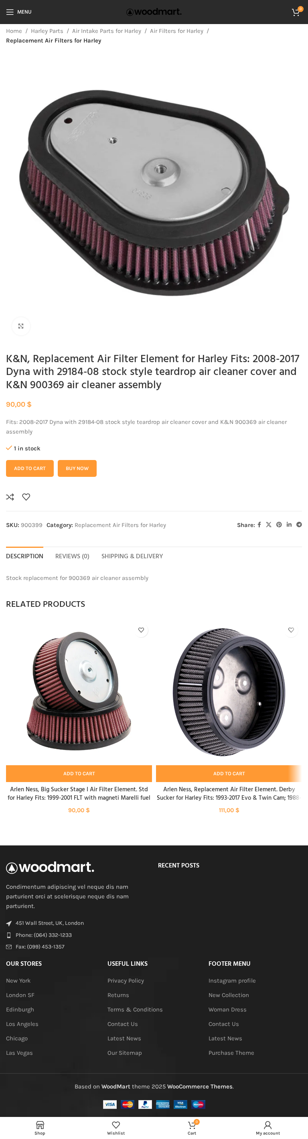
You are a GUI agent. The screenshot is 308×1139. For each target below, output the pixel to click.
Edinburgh (20, 1009)
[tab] (24, 556)
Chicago (17, 1038)
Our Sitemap (124, 1052)
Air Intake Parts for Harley (106, 30)
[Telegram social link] (299, 525)
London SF (20, 995)
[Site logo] (154, 11)
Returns (118, 995)
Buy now (77, 468)
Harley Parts (47, 30)
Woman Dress (228, 1009)
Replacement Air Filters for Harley (53, 40)
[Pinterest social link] (279, 525)
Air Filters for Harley (176, 30)
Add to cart (30, 468)
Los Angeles (22, 1024)
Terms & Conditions (135, 1009)
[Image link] (50, 867)
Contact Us (122, 1024)
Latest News (124, 1038)
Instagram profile (232, 980)
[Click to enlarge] (21, 326)
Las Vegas (19, 1052)
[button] (79, 773)
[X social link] (268, 525)
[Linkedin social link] (289, 525)
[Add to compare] (10, 497)
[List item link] (78, 935)
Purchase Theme (231, 1052)
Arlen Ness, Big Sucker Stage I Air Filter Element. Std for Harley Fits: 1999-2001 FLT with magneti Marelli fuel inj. (79, 798)
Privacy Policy (125, 980)
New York (18, 980)
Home (14, 30)
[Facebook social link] (259, 525)
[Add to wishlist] (26, 497)
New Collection (229, 995)
